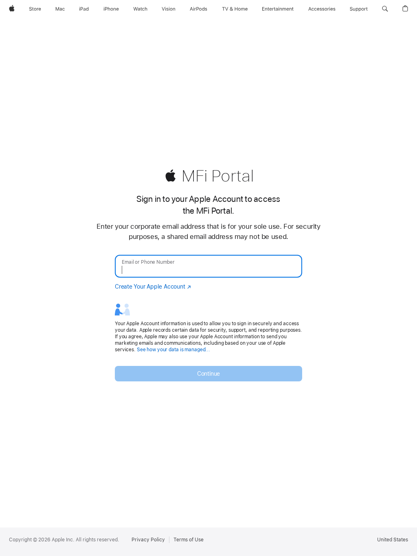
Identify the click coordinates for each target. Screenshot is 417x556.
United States (392, 540)
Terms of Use (188, 540)
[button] (385, 9)
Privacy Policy (148, 540)
